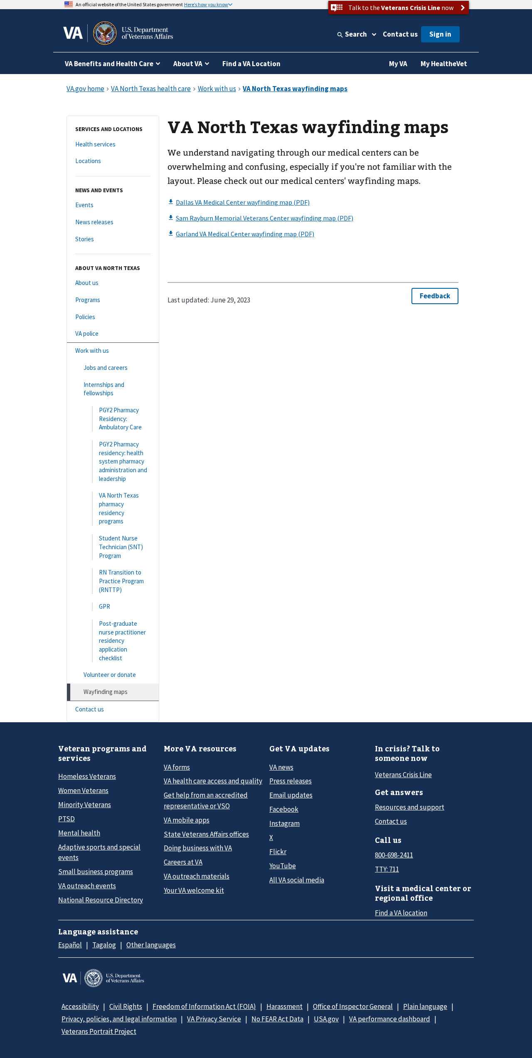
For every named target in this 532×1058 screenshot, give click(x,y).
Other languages (151, 944)
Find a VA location (401, 912)
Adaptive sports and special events (99, 852)
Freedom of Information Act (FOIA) (204, 1006)
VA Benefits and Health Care (109, 63)
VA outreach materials (196, 876)
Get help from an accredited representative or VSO (206, 800)
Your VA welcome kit (194, 890)
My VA (398, 63)
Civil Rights (125, 1006)
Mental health (79, 832)
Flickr (277, 851)
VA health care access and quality (213, 780)
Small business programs (95, 871)
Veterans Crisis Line (403, 774)
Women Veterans (83, 790)
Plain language (425, 1006)
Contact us (400, 34)
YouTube (282, 865)
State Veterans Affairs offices (206, 834)
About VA (187, 63)
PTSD (66, 818)
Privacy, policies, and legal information (119, 1018)
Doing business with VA (198, 847)
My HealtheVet (444, 63)
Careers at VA (183, 862)
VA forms (177, 767)
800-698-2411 (394, 855)
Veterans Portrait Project (99, 1031)
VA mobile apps (186, 820)
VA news (281, 767)
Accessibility (80, 1006)
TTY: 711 (387, 869)
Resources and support (409, 807)
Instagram (284, 823)
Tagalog (104, 944)
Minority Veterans (84, 804)
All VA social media (296, 880)
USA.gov (326, 1018)
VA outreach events (87, 885)
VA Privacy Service (214, 1018)
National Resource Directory (100, 899)
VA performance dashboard (389, 1018)
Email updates (291, 795)
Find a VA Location (251, 63)
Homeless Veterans (87, 776)
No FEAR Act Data (277, 1018)
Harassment (284, 1006)
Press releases (290, 780)
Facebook (283, 809)
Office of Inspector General (353, 1006)
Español (70, 944)
